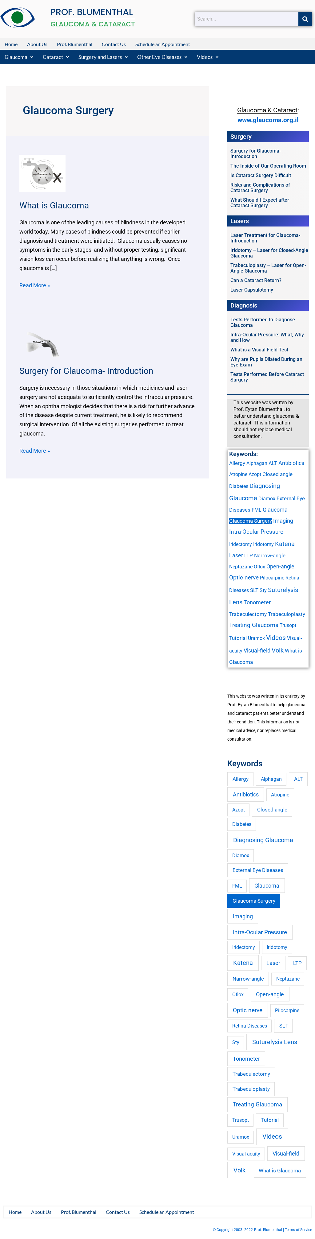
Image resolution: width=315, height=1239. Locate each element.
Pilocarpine (272, 578)
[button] (19, 57)
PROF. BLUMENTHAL (91, 12)
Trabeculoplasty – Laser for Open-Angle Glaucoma (268, 268)
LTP (248, 555)
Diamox (266, 498)
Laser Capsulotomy (251, 290)
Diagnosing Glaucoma (263, 840)
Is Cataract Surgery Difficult (260, 175)
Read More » (34, 284)
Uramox (256, 638)
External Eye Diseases (258, 870)
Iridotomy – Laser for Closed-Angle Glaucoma (269, 253)
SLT (254, 590)
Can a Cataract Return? (255, 280)
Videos (205, 57)
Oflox (259, 567)
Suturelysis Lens (274, 1042)
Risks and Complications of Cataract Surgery (260, 187)
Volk (278, 650)
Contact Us (114, 44)
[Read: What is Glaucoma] (42, 172)
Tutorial (238, 638)
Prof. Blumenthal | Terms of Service (283, 1230)
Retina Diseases (249, 1026)
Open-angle (280, 566)
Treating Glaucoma (253, 625)
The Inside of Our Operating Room (268, 166)
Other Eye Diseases (159, 57)
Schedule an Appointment (162, 44)
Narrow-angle (269, 555)
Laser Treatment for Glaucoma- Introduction (265, 238)
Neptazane (241, 567)
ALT (273, 463)
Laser (236, 555)
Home (11, 44)
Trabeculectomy (248, 614)
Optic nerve (244, 577)
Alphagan (256, 463)
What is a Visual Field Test (259, 350)
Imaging (283, 520)
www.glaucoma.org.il (268, 120)
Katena (285, 544)
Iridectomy (240, 544)
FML (256, 510)
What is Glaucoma (54, 205)
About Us (37, 44)
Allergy (237, 463)
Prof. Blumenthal (74, 44)
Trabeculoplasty (286, 614)
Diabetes (238, 486)
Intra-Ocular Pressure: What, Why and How (267, 337)
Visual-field (257, 650)
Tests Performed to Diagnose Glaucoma (262, 322)
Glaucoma (16, 57)
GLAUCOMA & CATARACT (92, 24)
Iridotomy (263, 544)
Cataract (53, 57)
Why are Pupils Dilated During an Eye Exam (266, 362)
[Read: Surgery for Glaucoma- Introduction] (42, 344)
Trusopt (288, 625)
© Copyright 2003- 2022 (233, 1230)
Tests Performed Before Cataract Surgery (267, 377)
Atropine (238, 474)
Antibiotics (291, 463)
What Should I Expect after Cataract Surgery (259, 202)
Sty (263, 590)
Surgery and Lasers (100, 57)
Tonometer (257, 602)
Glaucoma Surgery (250, 521)
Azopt (255, 474)
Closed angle (277, 474)
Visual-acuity (246, 1154)
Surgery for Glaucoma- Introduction (86, 371)
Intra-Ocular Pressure (256, 532)
